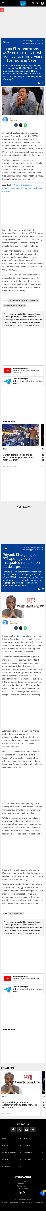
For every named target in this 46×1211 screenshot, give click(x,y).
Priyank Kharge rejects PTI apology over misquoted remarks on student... (19, 1105)
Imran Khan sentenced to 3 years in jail (25, 300)
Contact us (22, 1184)
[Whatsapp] (25, 125)
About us (22, 1181)
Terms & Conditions (22, 1188)
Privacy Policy (22, 1186)
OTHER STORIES (8, 421)
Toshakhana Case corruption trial (14, 305)
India (5, 448)
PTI (10, 300)
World (6, 42)
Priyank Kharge (18, 913)
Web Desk (13, 120)
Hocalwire (40, 1202)
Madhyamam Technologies (19, 1202)
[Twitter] (21, 125)
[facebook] (16, 125)
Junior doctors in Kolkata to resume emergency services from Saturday (18, 457)
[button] (3, 3)
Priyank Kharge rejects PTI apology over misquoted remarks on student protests (22, 188)
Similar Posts (7, 1068)
